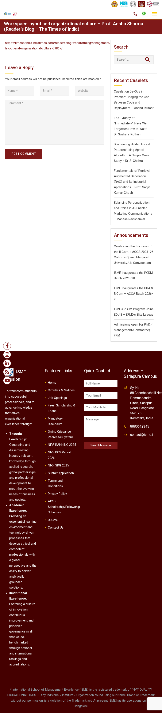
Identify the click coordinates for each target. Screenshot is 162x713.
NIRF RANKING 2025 (62, 445)
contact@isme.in (142, 435)
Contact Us (55, 527)
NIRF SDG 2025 (58, 465)
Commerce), (142, 330)
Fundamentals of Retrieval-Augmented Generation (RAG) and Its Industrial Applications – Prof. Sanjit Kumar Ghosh (132, 182)
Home (52, 382)
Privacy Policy (57, 494)
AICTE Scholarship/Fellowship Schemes (64, 506)
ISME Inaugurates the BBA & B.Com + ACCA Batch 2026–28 (134, 293)
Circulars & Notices (61, 390)
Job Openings (57, 398)
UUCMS (53, 520)
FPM (117, 335)
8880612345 (139, 426)
